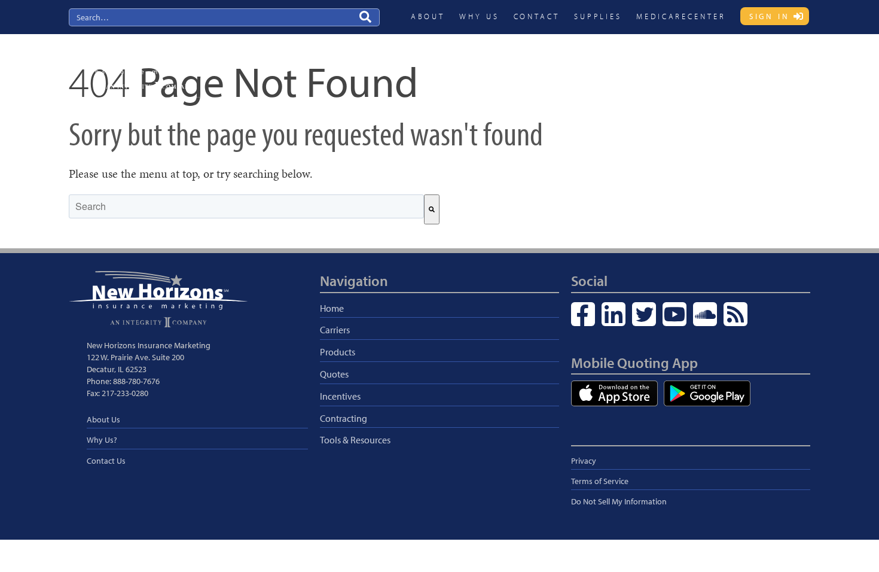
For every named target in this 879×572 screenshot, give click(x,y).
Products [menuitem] (540, 63)
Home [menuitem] (332, 308)
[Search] (431, 209)
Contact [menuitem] (537, 16)
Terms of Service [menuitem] (599, 481)
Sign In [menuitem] (769, 16)
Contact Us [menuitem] (106, 460)
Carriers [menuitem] (491, 63)
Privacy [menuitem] (583, 460)
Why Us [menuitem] (479, 16)
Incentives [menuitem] (638, 63)
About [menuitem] (428, 16)
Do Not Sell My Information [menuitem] (619, 501)
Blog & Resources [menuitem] (769, 63)
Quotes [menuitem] (588, 63)
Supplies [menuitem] (598, 16)
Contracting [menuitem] (697, 63)
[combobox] (246, 206)
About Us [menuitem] (103, 419)
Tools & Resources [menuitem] (355, 440)
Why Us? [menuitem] (102, 439)
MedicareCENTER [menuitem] (681, 16)
